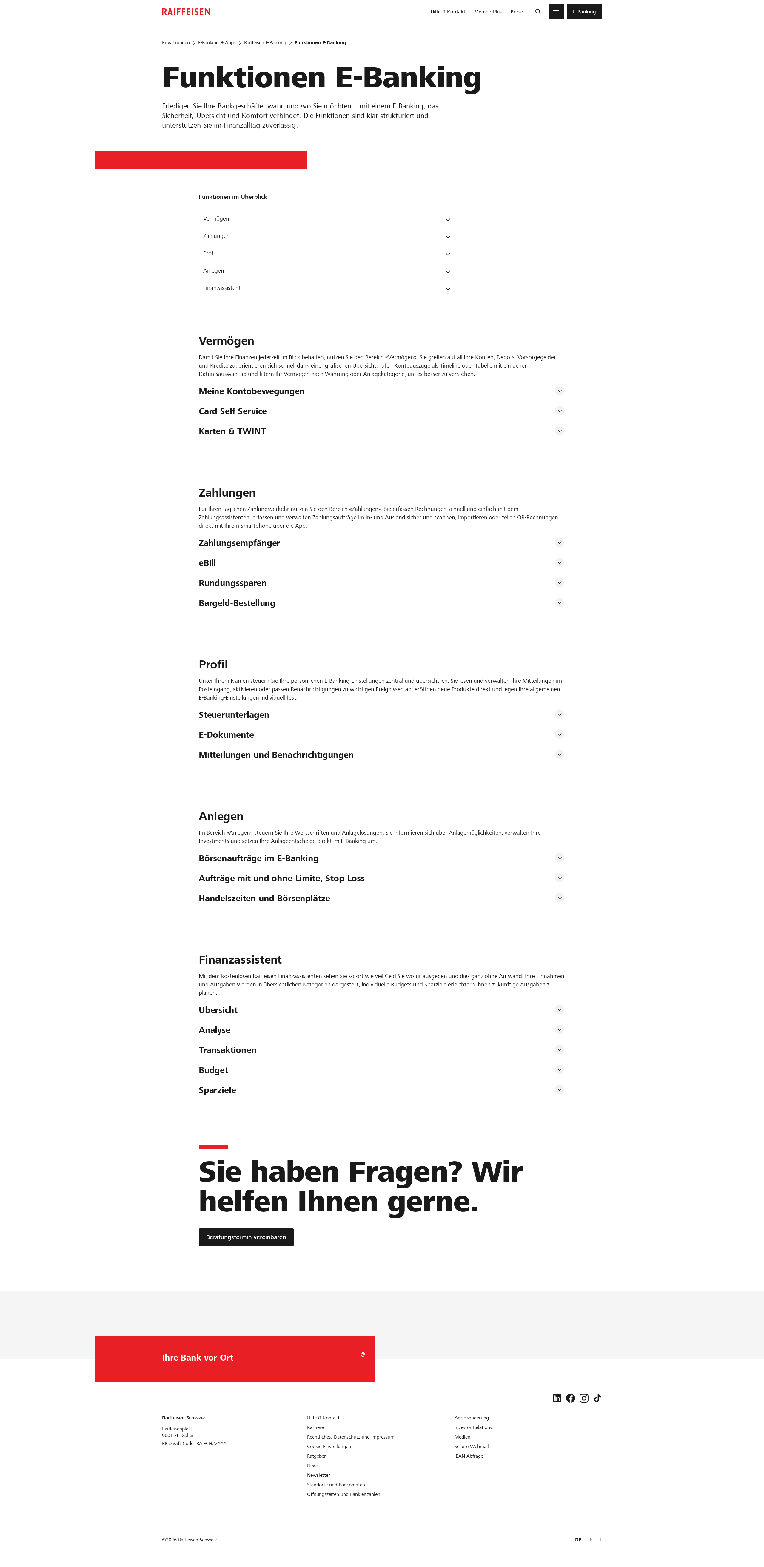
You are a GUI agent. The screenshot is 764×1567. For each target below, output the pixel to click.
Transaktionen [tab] (228, 1050)
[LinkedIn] (557, 1398)
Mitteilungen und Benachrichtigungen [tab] (276, 755)
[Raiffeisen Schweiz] (186, 12)
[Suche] (538, 11)
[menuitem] (448, 11)
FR (589, 1539)
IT (600, 1539)
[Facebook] (570, 1398)
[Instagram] (584, 1398)
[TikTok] (597, 1398)
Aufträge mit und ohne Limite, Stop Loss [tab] (282, 878)
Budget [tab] (213, 1070)
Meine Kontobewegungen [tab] (252, 391)
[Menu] (556, 11)
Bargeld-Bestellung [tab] (237, 603)
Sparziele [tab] (217, 1090)
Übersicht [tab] (218, 1010)
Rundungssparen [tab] (233, 583)
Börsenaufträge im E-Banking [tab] (259, 858)
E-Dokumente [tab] (226, 735)
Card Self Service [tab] (233, 411)
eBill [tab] (207, 563)
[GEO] (363, 1355)
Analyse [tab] (214, 1030)
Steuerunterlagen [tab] (234, 715)
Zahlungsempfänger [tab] (239, 543)
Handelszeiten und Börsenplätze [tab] (264, 898)
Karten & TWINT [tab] (232, 431)
